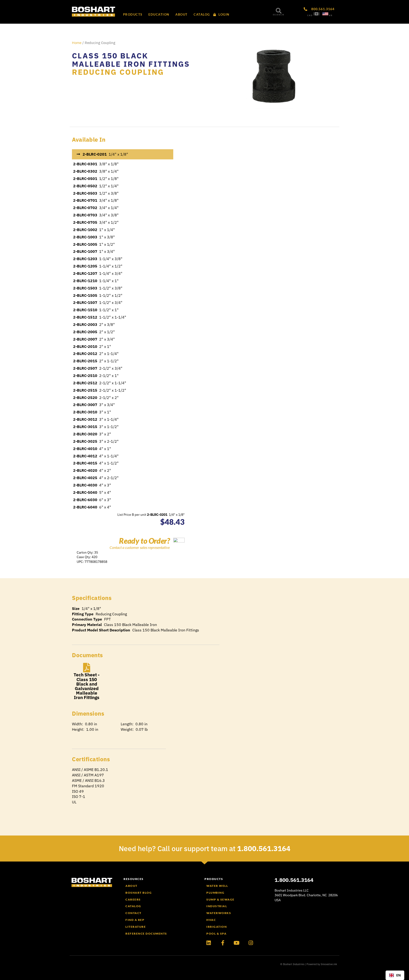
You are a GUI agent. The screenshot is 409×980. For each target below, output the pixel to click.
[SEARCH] (278, 10)
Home (76, 42)
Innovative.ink (329, 964)
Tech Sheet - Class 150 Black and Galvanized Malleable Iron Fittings (87, 686)
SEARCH (279, 14)
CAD (310, 15)
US (331, 15)
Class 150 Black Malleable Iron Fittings (131, 60)
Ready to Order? (144, 540)
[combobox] (395, 975)
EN (398, 975)
